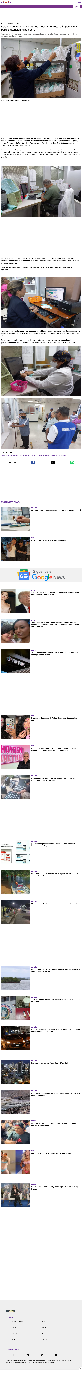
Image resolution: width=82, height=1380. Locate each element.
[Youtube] (56, 1355)
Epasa (43, 1322)
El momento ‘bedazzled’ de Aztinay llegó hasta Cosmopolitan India (54, 719)
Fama (33, 538)
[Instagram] (28, 1355)
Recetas (43, 1327)
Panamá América (17, 1322)
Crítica (14, 1327)
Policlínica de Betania (27, 455)
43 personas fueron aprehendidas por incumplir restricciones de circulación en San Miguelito (55, 1030)
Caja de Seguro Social (10, 455)
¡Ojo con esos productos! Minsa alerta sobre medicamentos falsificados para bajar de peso (54, 845)
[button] (33, 462)
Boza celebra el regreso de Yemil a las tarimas (48, 540)
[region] (41, 16)
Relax (33, 650)
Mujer (14, 1339)
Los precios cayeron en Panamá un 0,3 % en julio (50, 1063)
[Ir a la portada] (6, 2)
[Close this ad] (80, 1368)
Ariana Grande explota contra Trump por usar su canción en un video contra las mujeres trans (55, 593)
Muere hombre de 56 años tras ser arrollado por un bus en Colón (55, 904)
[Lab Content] (41, 1312)
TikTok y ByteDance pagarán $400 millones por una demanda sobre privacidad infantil (54, 654)
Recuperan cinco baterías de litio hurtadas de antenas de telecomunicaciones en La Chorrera (53, 779)
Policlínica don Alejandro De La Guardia (52, 455)
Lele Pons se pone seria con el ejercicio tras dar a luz (51, 1153)
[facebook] (13, 1355)
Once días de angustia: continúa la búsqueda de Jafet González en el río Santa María (55, 875)
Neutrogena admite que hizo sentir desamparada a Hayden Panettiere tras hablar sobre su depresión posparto (53, 749)
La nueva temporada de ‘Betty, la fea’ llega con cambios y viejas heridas (55, 1188)
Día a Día (15, 1333)
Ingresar (77, 6)
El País (34, 508)
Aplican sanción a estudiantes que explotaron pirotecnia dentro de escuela (55, 1000)
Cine (42, 1333)
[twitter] (42, 1355)
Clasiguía (44, 1339)
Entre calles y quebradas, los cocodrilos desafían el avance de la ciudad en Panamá (55, 1094)
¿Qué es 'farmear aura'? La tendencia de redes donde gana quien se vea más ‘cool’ (53, 1124)
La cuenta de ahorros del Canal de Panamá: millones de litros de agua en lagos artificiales (55, 970)
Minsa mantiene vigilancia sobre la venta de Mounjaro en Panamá (56, 510)
